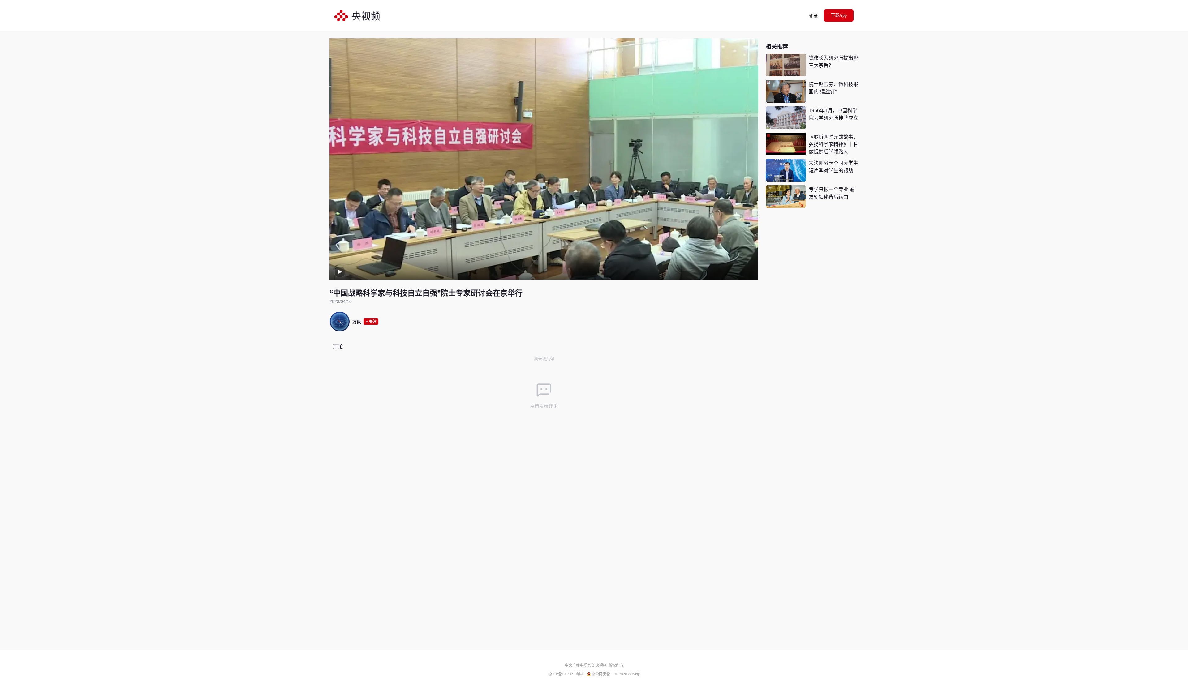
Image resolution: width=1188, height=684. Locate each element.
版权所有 (616, 665)
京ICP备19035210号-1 (566, 674)
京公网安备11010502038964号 (616, 674)
